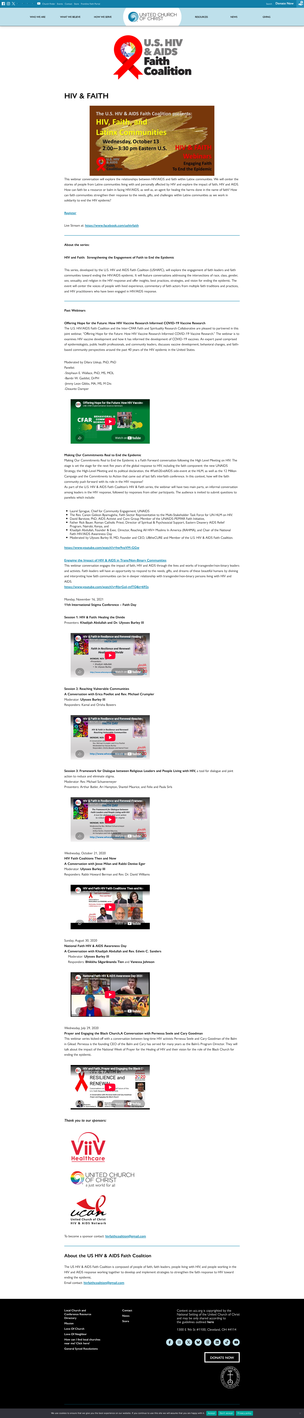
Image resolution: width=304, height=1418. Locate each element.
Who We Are (37, 16)
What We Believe (70, 16)
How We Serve (103, 16)
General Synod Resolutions (81, 1348)
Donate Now (285, 3)
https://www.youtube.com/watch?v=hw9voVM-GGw (101, 547)
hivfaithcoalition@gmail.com (125, 1236)
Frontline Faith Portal (90, 4)
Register (70, 212)
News (126, 1316)
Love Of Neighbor (75, 1334)
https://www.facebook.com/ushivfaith (112, 225)
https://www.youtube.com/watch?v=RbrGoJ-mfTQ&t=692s (106, 586)
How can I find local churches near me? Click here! (82, 1341)
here (210, 1321)
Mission (69, 1323)
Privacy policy (244, 1413)
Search (269, 4)
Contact (68, 4)
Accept (211, 1413)
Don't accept (226, 1413)
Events (60, 4)
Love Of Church (74, 1329)
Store (76, 4)
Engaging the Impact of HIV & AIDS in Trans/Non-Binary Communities (115, 560)
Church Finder (48, 4)
